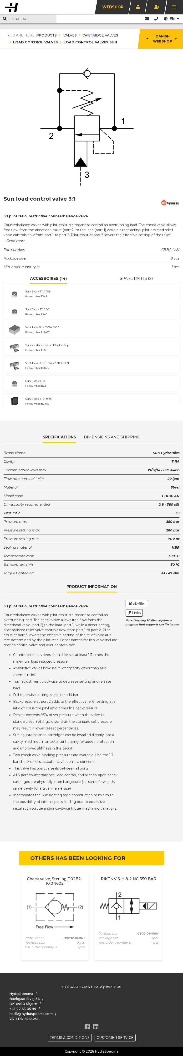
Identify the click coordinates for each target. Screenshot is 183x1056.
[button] (156, 18)
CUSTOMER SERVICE (115, 1037)
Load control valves (35, 42)
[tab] (48, 278)
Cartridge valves (100, 35)
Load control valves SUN (90, 42)
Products (46, 35)
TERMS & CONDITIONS (70, 1037)
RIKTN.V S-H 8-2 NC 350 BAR (128, 879)
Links (136, 613)
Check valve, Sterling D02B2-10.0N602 (54, 881)
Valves (69, 35)
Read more (16, 241)
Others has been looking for (78, 858)
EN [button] (172, 18)
